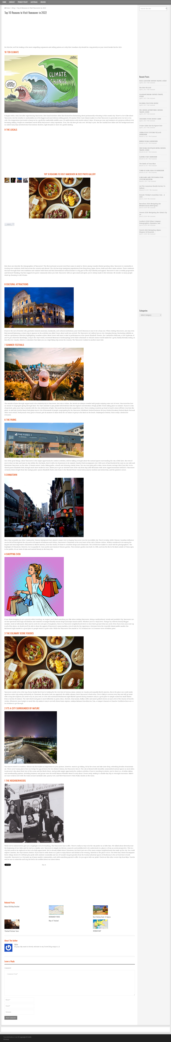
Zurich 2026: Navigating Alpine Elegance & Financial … (150, 231)
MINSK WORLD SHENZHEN (148, 141)
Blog (13, 8)
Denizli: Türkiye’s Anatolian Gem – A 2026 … (152, 196)
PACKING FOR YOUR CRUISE (148, 103)
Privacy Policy (23, 2)
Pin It (44, 865)
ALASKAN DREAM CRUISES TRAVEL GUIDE (151, 95)
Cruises (43, 2)
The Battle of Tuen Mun (147, 163)
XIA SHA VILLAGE (145, 87)
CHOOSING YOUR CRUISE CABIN (150, 119)
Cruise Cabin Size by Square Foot (150, 125)
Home (4, 2)
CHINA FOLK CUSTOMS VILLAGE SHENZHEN (150, 133)
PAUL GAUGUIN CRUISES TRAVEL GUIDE (153, 81)
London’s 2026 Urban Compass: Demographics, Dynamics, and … (150, 222)
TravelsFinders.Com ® (11, 1037)
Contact (12, 2)
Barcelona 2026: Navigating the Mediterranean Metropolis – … (150, 204)
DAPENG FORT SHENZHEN (148, 157)
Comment (7, 968)
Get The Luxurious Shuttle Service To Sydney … (152, 187)
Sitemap (6, 1039)
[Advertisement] (63, 30)
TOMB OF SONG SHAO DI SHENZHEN (151, 170)
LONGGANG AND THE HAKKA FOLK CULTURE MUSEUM (151, 178)
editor (16, 944)
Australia (34, 2)
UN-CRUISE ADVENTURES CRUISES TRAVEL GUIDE (151, 111)
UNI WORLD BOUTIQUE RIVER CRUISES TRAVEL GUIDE (152, 149)
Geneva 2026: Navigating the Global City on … (153, 213)
